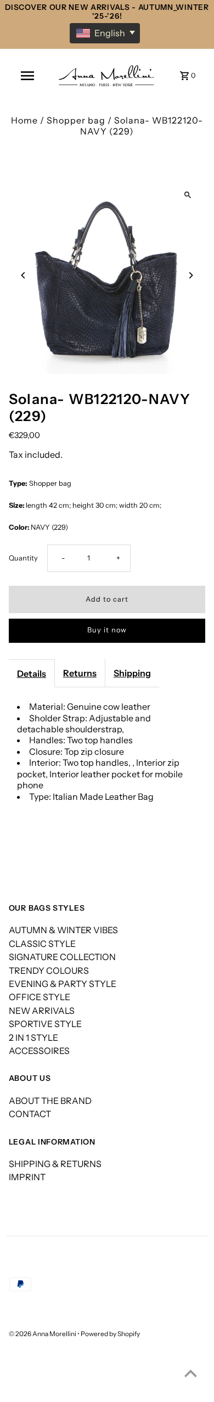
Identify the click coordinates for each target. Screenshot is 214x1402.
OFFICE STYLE (39, 996)
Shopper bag (76, 120)
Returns (80, 673)
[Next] (190, 275)
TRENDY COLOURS (49, 970)
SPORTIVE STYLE (45, 1023)
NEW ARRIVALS (42, 1010)
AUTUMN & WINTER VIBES (63, 929)
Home (24, 120)
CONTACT (30, 1113)
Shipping (132, 673)
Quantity (23, 558)
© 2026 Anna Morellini (43, 1334)
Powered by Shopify (110, 1334)
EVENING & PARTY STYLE (62, 983)
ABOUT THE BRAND (50, 1100)
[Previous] (24, 275)
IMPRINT (27, 1176)
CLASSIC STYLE (42, 943)
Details (31, 673)
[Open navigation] (27, 75)
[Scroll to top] (190, 1373)
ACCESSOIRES (39, 1050)
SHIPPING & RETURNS (55, 1163)
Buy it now (107, 630)
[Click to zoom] (187, 194)
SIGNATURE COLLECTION (62, 956)
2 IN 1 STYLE (33, 1037)
